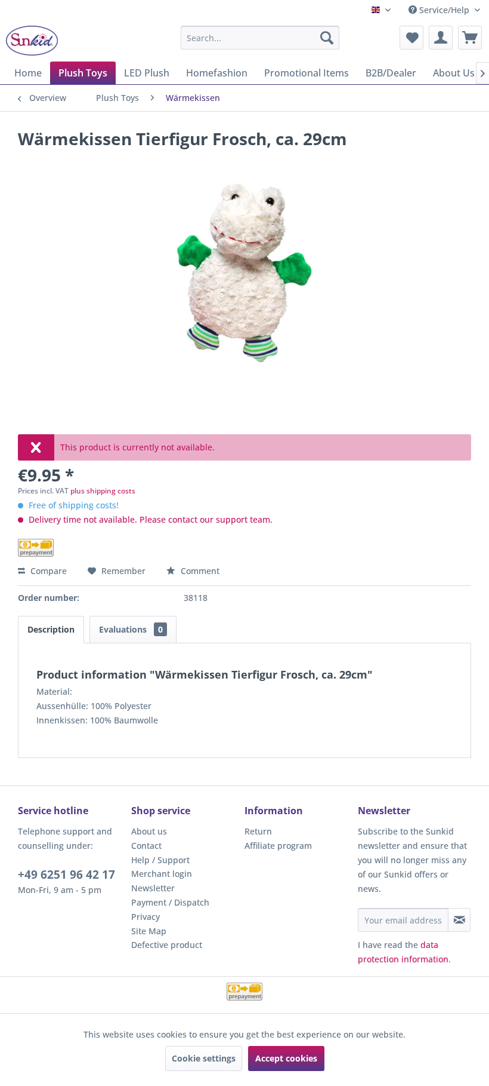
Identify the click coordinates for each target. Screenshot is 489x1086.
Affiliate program (278, 845)
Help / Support (160, 860)
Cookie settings (204, 1058)
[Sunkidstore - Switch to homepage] (32, 41)
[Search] (326, 38)
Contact (146, 845)
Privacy (145, 916)
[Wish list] (411, 38)
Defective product (166, 944)
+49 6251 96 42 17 (66, 874)
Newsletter (153, 888)
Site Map (148, 931)
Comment (198, 570)
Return (258, 831)
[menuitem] (260, 38)
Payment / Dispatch (170, 902)
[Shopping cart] (470, 38)
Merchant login (161, 873)
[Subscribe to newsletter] (459, 920)
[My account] (441, 38)
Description (51, 629)
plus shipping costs (102, 491)
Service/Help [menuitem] (444, 10)
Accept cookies (286, 1058)
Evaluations (131, 629)
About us (149, 831)
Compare (47, 570)
